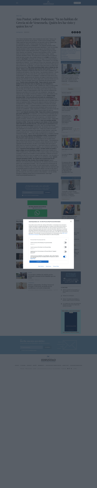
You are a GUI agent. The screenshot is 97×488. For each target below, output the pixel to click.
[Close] (71, 222)
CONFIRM (39, 261)
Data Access (48, 266)
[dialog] (48, 244)
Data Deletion (41, 266)
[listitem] (48, 239)
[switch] (65, 242)
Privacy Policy (56, 266)
